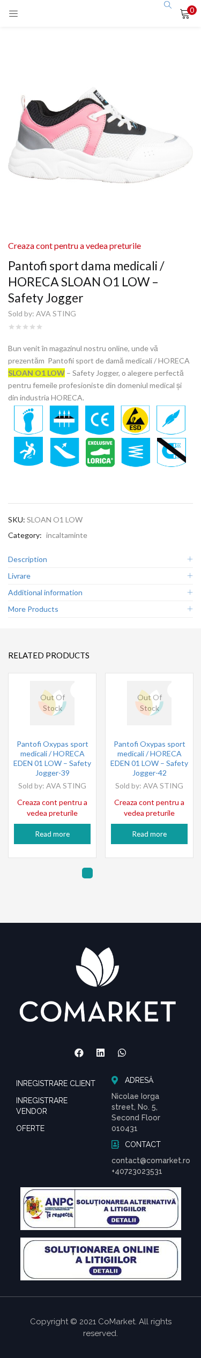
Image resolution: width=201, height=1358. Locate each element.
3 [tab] (119, 873)
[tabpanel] (52, 765)
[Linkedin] (100, 1052)
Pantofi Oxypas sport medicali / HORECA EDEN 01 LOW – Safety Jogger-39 (52, 758)
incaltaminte (66, 535)
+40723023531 (136, 1171)
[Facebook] (79, 1052)
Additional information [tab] (45, 592)
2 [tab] (103, 873)
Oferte (30, 1128)
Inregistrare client (55, 1083)
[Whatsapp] (121, 1052)
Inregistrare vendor (42, 1106)
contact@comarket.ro (150, 1160)
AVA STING (56, 313)
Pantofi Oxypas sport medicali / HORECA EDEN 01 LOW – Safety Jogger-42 (149, 758)
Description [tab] (27, 559)
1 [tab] (87, 873)
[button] (185, 13)
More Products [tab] (33, 608)
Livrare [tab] (19, 575)
